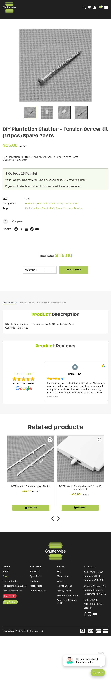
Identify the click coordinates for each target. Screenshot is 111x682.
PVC (52, 208)
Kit (26, 208)
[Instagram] (89, 614)
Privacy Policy (64, 590)
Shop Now (32, 508)
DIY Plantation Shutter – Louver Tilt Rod (30, 486)
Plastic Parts (55, 203)
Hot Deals (42, 203)
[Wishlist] (89, 7)
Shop (5, 576)
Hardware (30, 203)
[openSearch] (84, 7)
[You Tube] (95, 614)
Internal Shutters (38, 590)
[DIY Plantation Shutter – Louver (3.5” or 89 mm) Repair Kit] (80, 458)
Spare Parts (35, 576)
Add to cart (74, 270)
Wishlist (61, 581)
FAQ (59, 571)
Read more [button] (52, 396)
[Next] (58, 519)
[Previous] (52, 519)
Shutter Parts (71, 203)
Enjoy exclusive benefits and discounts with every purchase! (43, 186)
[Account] (94, 6)
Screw (59, 208)
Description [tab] (10, 303)
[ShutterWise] (9, 7)
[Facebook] (85, 614)
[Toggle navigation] (106, 7)
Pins (38, 208)
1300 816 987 (91, 599)
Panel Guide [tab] (27, 303)
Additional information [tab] (51, 303)
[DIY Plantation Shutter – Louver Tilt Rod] (30, 458)
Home (6, 571)
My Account (63, 576)
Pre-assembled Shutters (14, 585)
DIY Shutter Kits (10, 581)
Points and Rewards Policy (67, 601)
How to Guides (64, 585)
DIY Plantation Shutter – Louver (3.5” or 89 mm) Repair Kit (80, 488)
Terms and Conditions (68, 595)
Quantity (30, 269)
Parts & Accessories (12, 590)
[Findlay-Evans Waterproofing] (55, 551)
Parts (32, 208)
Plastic (45, 208)
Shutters (68, 208)
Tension (78, 208)
